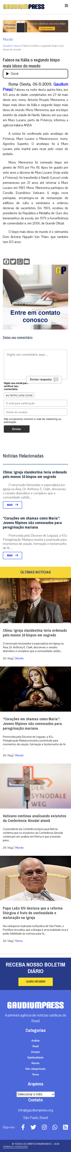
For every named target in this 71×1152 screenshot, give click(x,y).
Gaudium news (11, 46)
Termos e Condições (15, 1146)
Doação (35, 1052)
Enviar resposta (41, 379)
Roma (19, 941)
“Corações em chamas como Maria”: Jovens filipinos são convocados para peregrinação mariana (32, 523)
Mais (10, 505)
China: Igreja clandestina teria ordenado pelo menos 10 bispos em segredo (35, 474)
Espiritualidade (35, 1057)
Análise (35, 1040)
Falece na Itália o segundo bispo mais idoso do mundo (31, 63)
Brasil (36, 1046)
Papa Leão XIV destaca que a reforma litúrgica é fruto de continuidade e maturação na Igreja (33, 913)
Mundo (8, 39)
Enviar (16, 429)
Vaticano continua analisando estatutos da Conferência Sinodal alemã (34, 818)
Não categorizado (35, 1069)
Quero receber (35, 981)
